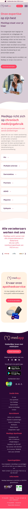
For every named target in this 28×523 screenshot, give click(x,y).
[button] (3, 254)
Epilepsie (7, 208)
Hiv (5, 157)
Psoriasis (7, 182)
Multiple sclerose (10, 165)
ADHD (6, 191)
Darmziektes (9, 174)
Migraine (7, 199)
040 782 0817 (14, 473)
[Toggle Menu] (26, 6)
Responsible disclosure (14, 505)
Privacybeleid (10, 502)
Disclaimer (18, 502)
